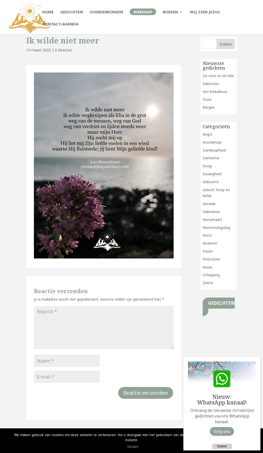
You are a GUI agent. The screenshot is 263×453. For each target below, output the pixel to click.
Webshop (143, 11)
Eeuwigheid (212, 173)
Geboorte (211, 181)
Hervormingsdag (216, 227)
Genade (209, 203)
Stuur (207, 99)
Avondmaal (212, 142)
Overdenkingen (106, 12)
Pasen (208, 251)
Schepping (211, 274)
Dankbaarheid (214, 150)
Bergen (209, 107)
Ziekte (208, 282)
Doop (207, 165)
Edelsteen (211, 83)
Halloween (211, 211)
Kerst (207, 235)
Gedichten (71, 12)
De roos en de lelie (218, 75)
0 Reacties (63, 50)
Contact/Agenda (60, 24)
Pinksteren (211, 259)
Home (48, 12)
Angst (207, 134)
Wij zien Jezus (205, 12)
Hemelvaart (212, 219)
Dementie (211, 157)
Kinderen (210, 243)
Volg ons (222, 431)
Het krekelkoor (215, 91)
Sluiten (222, 446)
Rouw (207, 267)
